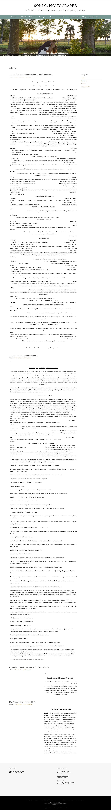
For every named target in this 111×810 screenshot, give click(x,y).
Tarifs (61, 17)
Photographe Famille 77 (62, 777)
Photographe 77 (60, 780)
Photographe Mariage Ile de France (65, 773)
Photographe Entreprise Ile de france (65, 784)
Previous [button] (2, 37)
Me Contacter (74, 17)
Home (13, 17)
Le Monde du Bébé (26, 17)
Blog (84, 17)
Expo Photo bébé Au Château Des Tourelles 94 (29, 667)
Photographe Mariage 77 (62, 776)
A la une (83, 78)
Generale (83, 83)
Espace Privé (93, 17)
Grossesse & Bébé (85, 86)
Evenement (84, 81)
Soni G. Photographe (55, 6)
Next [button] (109, 37)
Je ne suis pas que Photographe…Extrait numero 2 (30, 74)
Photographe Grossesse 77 (63, 771)
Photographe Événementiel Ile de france (66, 782)
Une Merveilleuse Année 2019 (22, 702)
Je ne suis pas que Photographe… (23, 355)
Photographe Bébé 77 (62, 768)
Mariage (41, 17)
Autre (52, 17)
